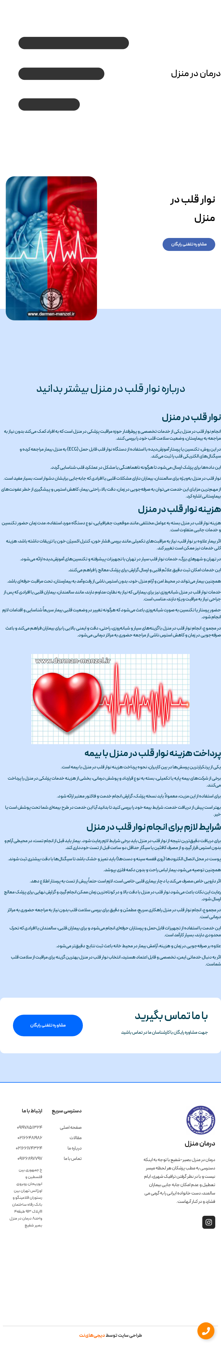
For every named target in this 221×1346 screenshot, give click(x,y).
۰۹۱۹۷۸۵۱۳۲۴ (29, 1127)
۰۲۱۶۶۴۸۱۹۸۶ (30, 1138)
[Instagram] (208, 1222)
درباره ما (75, 1148)
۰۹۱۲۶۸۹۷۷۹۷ (30, 1158)
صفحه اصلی (71, 1127)
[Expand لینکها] (206, 1331)
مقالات (76, 1138)
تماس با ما (73, 1158)
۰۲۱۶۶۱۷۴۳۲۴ (29, 1148)
